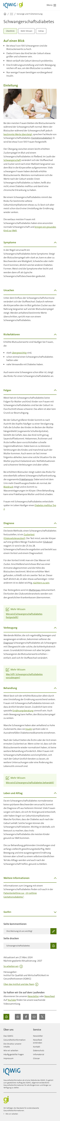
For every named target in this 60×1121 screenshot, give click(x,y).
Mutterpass (35, 590)
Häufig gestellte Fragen (13, 1054)
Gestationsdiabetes (41, 138)
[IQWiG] (11, 1072)
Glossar (36, 1058)
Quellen (7, 911)
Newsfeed (49, 996)
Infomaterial (38, 1054)
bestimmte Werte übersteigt (17, 134)
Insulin (28, 728)
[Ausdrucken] (6, 1017)
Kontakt (36, 1046)
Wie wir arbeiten (10, 1050)
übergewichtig (19, 352)
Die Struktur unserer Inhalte (12, 1045)
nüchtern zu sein (41, 582)
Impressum (8, 1058)
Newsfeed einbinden (37, 1041)
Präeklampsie (26, 479)
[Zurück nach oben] (54, 1028)
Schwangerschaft (12, 160)
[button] (18, 1017)
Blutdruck (8, 486)
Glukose (48, 541)
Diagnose (8, 642)
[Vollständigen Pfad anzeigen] (11, 14)
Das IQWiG (8, 1036)
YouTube (12, 999)
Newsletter (33, 996)
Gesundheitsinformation (14, 1039)
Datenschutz (38, 1050)
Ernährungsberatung (23, 710)
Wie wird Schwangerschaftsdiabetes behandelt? (30, 782)
